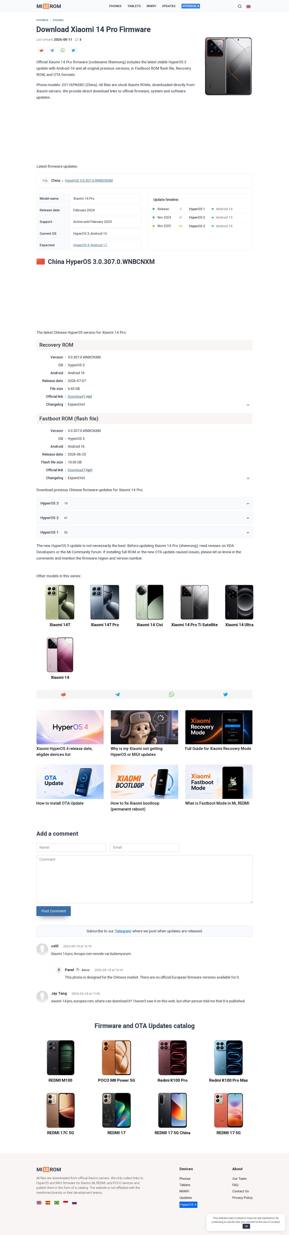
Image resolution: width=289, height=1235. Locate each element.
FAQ (235, 1185)
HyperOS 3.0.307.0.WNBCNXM (89, 180)
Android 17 (99, 245)
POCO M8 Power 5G (116, 1080)
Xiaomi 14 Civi (150, 624)
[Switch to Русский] (74, 1203)
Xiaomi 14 (60, 677)
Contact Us (240, 1191)
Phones (115, 6)
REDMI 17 (116, 1133)
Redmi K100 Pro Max (228, 1080)
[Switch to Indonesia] (65, 1203)
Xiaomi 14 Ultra (239, 624)
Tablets (134, 6)
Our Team (239, 1179)
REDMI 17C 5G (60, 1133)
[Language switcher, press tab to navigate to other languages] (248, 6)
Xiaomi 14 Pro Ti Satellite (194, 624)
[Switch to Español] (47, 1203)
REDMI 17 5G (229, 1133)
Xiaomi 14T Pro (105, 624)
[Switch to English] (39, 1203)
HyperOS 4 (190, 6)
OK (246, 1226)
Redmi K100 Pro (173, 1080)
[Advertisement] (144, 131)
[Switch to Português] (56, 1203)
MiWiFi (151, 6)
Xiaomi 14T (60, 624)
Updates (169, 6)
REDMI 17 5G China (172, 1133)
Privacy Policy (242, 1198)
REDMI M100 (60, 1080)
